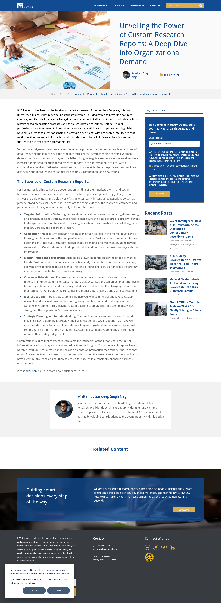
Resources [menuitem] (135, 5)
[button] (201, 5)
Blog (53, 94)
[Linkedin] (148, 548)
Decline (58, 590)
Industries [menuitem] (99, 5)
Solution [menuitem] (118, 5)
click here (32, 370)
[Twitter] (164, 548)
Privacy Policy (62, 573)
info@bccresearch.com (107, 549)
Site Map (112, 559)
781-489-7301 (103, 545)
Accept (34, 590)
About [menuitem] (153, 5)
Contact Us (184, 510)
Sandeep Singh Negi (141, 75)
